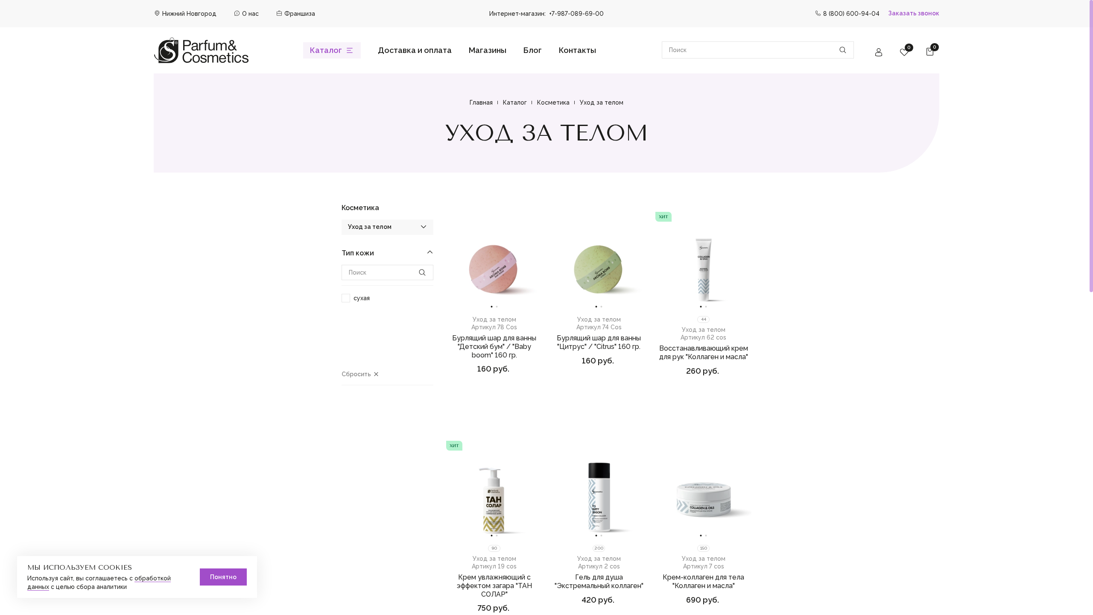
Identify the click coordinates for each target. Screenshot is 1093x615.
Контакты (577, 50)
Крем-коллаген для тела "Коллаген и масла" (703, 581)
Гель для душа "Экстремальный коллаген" (599, 581)
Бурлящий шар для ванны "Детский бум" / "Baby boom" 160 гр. (494, 346)
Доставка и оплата (415, 50)
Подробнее (494, 392)
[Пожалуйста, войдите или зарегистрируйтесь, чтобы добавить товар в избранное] (535, 217)
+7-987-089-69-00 (576, 13)
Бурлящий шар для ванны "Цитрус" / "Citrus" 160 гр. (599, 342)
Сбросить (356, 374)
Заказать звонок (913, 13)
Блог (532, 50)
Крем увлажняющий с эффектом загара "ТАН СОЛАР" (494, 585)
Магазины (487, 50)
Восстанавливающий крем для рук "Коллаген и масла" (703, 352)
